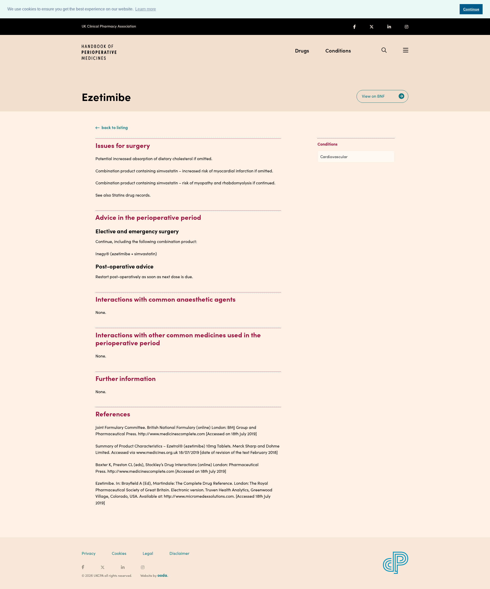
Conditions (338, 50)
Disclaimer (179, 553)
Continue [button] (471, 9)
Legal (148, 553)
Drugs (302, 50)
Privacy (88, 553)
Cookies (119, 553)
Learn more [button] (145, 9)
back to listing (114, 127)
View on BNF (374, 96)
